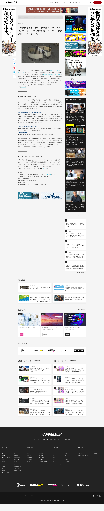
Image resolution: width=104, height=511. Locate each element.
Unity (3, 459)
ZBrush (3, 455)
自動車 (54, 463)
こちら (23, 87)
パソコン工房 (92, 451)
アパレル (66, 459)
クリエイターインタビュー (83, 455)
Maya (3, 451)
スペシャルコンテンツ (55, 439)
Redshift (3, 466)
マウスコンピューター (82, 451)
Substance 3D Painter (6, 457)
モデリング (41, 451)
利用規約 (13, 495)
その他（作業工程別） (43, 461)
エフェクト (41, 455)
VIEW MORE (80, 99)
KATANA (3, 470)
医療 (65, 463)
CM (65, 455)
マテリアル (29, 455)
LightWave (4, 463)
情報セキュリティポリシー (36, 495)
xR (53, 455)
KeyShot (15, 461)
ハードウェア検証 (93, 453)
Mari (15, 463)
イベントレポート (81, 453)
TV (53, 461)
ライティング (30, 457)
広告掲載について (19, 495)
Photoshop (16, 455)
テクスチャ (41, 453)
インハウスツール (17, 470)
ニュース (26, 17)
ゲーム (54, 451)
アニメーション (30, 453)
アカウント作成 (54, 2)
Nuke (15, 464)
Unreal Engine (17, 457)
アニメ (66, 451)
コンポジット (30, 459)
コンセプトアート (30, 451)
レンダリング (41, 457)
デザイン (41, 459)
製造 (65, 457)
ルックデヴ (29, 461)
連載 (44, 439)
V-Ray (3, 468)
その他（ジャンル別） (57, 464)
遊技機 (66, 453)
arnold (3, 461)
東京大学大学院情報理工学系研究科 (52, 74)
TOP (20, 17)
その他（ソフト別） (6, 472)
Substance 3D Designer (18, 466)
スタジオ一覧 (88, 2)
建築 (53, 459)
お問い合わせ (27, 495)
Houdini (15, 453)
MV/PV (54, 457)
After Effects (16, 459)
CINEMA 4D (16, 468)
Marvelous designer (6, 464)
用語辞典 (67, 439)
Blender (3, 453)
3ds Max (15, 451)
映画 (53, 453)
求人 (98, 2)
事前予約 (48, 174)
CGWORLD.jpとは (6, 495)
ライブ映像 (67, 461)
